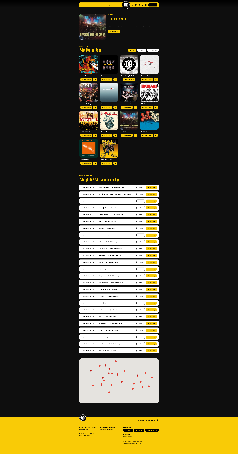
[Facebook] (136, 5)
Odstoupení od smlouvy (128, 439)
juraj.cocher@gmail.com (84, 435)
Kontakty (118, 5)
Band (103, 5)
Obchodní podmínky (128, 436)
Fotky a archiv (110, 5)
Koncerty (90, 5)
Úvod (84, 5)
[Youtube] (139, 5)
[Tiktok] (143, 5)
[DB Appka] (146, 5)
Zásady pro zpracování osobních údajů (132, 443)
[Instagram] (133, 5)
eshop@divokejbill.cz (84, 429)
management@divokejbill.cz (106, 429)
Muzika (97, 5)
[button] (112, 374)
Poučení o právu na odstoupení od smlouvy (133, 441)
